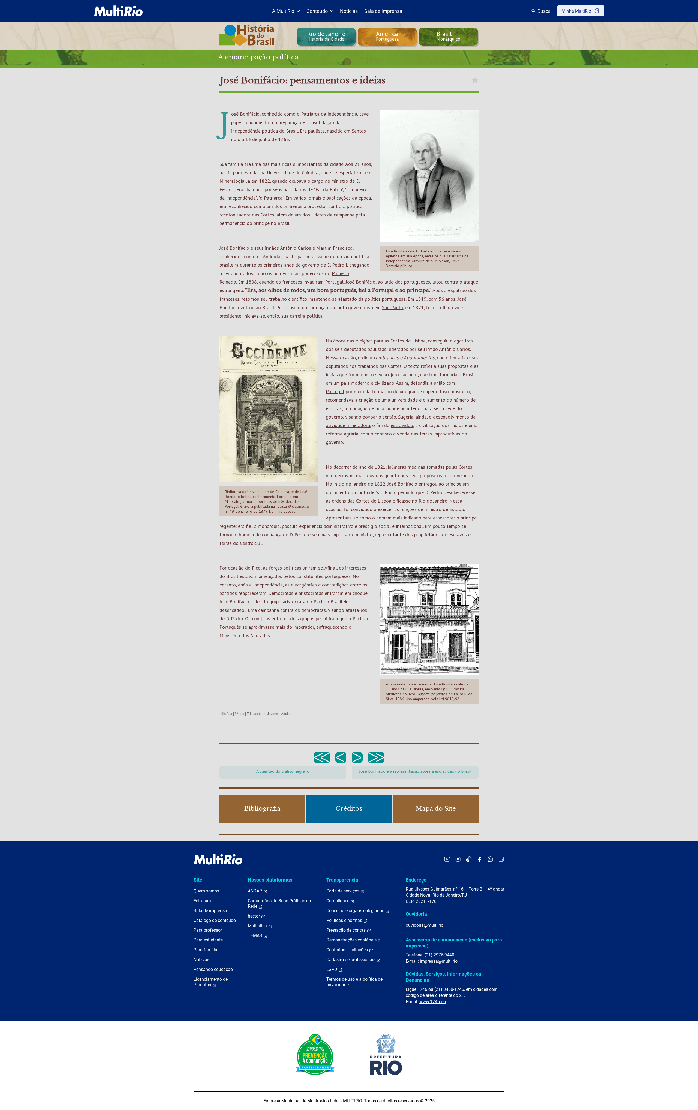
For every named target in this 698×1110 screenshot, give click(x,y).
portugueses (417, 282)
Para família (205, 949)
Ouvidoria (416, 914)
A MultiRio (283, 11)
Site (198, 880)
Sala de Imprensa (383, 11)
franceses (292, 282)
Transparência (342, 880)
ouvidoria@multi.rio (424, 925)
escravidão (402, 425)
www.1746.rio (432, 1001)
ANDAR (255, 891)
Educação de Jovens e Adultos (269, 714)
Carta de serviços (343, 891)
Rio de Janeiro (433, 501)
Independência (268, 585)
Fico (256, 568)
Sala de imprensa (210, 910)
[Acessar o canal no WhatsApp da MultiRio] (490, 859)
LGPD (332, 969)
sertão (389, 417)
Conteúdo (317, 11)
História (226, 714)
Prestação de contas (346, 930)
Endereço (416, 880)
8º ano (239, 714)
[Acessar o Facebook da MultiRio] (479, 859)
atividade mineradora (348, 425)
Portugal (334, 282)
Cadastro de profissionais (351, 959)
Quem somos (206, 891)
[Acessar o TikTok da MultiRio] (468, 859)
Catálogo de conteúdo (215, 920)
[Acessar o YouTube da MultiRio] (447, 859)
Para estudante (208, 940)
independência (246, 131)
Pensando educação (213, 969)
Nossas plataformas (270, 880)
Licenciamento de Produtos (211, 982)
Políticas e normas (344, 920)
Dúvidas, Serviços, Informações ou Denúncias (443, 977)
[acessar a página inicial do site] (118, 10)
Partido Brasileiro (332, 601)
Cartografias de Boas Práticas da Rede (279, 903)
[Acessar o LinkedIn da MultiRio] (501, 859)
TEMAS (255, 935)
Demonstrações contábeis (352, 940)
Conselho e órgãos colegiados (355, 910)
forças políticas (285, 568)
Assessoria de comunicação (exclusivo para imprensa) (454, 943)
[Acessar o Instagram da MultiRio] (458, 859)
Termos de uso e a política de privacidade (354, 982)
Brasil (292, 131)
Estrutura (202, 900)
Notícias (349, 11)
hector (254, 916)
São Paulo (392, 307)
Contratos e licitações (347, 949)
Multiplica (258, 925)
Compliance (338, 900)
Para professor (208, 930)
